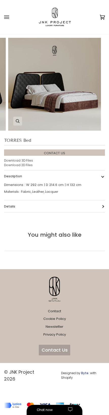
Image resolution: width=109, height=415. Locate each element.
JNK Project (21, 372)
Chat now (45, 409)
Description (13, 176)
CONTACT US (54, 153)
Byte (84, 373)
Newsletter (54, 326)
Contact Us (55, 350)
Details (9, 206)
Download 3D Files (18, 160)
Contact (54, 311)
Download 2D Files (18, 165)
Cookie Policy (54, 318)
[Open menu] (11, 17)
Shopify (67, 377)
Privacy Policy (54, 334)
